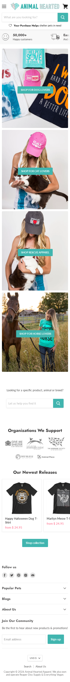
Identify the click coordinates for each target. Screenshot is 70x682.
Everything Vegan (53, 674)
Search (27, 666)
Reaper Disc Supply (30, 674)
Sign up (56, 639)
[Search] (63, 17)
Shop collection (35, 543)
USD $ (33, 658)
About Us (41, 666)
